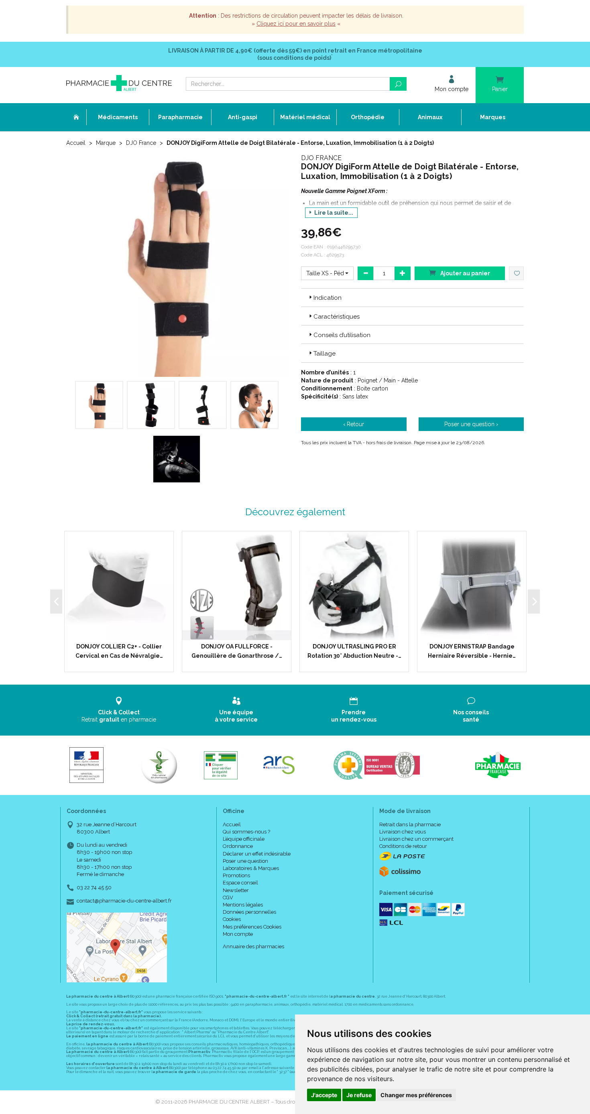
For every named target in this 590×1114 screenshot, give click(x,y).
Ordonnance (238, 846)
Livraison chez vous (402, 832)
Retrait (118, 716)
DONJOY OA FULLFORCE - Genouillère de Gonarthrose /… (236, 651)
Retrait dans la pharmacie (410, 824)
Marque (106, 143)
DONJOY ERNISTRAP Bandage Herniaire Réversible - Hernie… (472, 651)
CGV (228, 897)
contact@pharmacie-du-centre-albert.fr (124, 901)
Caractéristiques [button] (336, 316)
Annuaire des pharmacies (253, 946)
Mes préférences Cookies (252, 927)
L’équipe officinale (243, 839)
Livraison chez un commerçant (416, 839)
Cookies (232, 919)
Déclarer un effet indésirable (257, 854)
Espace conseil (240, 883)
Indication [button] (327, 297)
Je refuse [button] (359, 1095)
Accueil (75, 143)
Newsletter (236, 890)
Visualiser (357, 632)
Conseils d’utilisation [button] (341, 335)
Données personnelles (249, 912)
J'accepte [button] (324, 1095)
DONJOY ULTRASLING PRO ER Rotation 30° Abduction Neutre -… (354, 651)
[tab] (412, 297)
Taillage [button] (324, 353)
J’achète (124, 632)
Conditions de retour (403, 846)
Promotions (236, 875)
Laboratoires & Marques (251, 868)
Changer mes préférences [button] (416, 1095)
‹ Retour (353, 424)
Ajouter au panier (464, 273)
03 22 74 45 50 (94, 887)
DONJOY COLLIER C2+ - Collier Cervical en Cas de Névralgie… (119, 651)
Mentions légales (243, 905)
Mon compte (238, 934)
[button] (327, 273)
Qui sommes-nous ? (246, 832)
